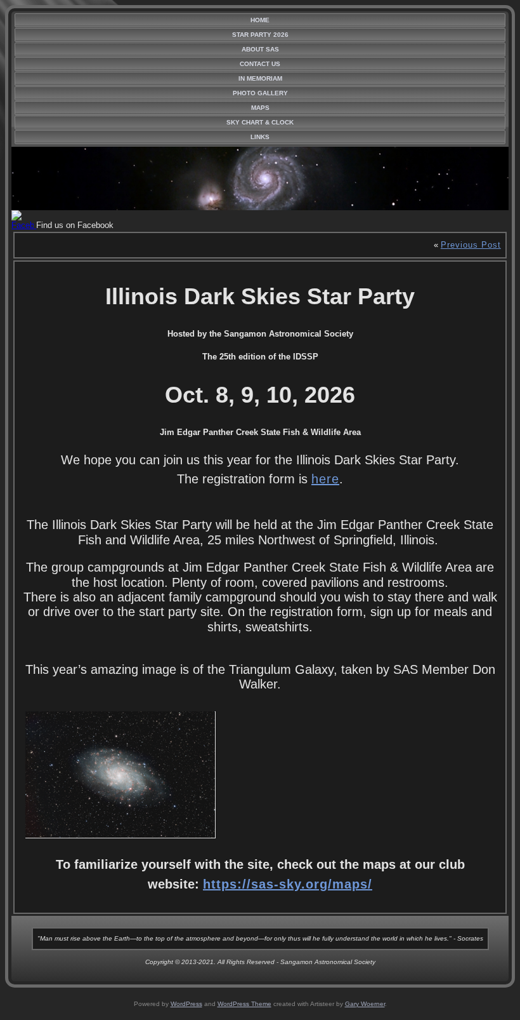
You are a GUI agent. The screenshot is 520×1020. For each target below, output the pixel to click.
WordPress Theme (244, 1003)
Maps (260, 107)
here (325, 479)
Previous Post (471, 245)
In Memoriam (260, 78)
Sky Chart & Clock (260, 122)
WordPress (186, 1003)
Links (260, 136)
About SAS (260, 49)
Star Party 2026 (260, 34)
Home (260, 20)
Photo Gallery (260, 93)
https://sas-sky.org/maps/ (287, 884)
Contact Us (260, 63)
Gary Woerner (365, 1003)
